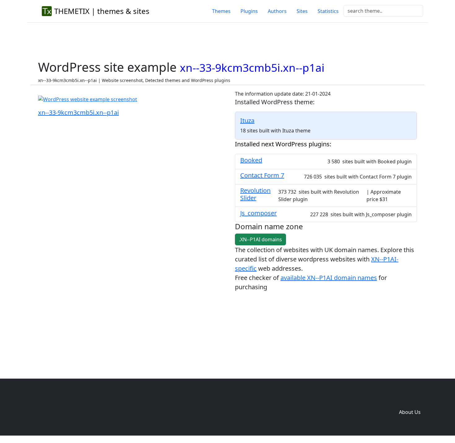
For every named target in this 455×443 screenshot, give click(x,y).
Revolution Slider (255, 194)
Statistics (328, 11)
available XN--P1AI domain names (328, 277)
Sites (302, 11)
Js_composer (258, 213)
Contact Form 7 (262, 175)
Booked (251, 160)
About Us (410, 412)
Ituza (247, 120)
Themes (221, 11)
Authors (277, 11)
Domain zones (409, 399)
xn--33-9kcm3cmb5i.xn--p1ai (78, 112)
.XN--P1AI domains (260, 239)
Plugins (249, 11)
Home (318, 399)
